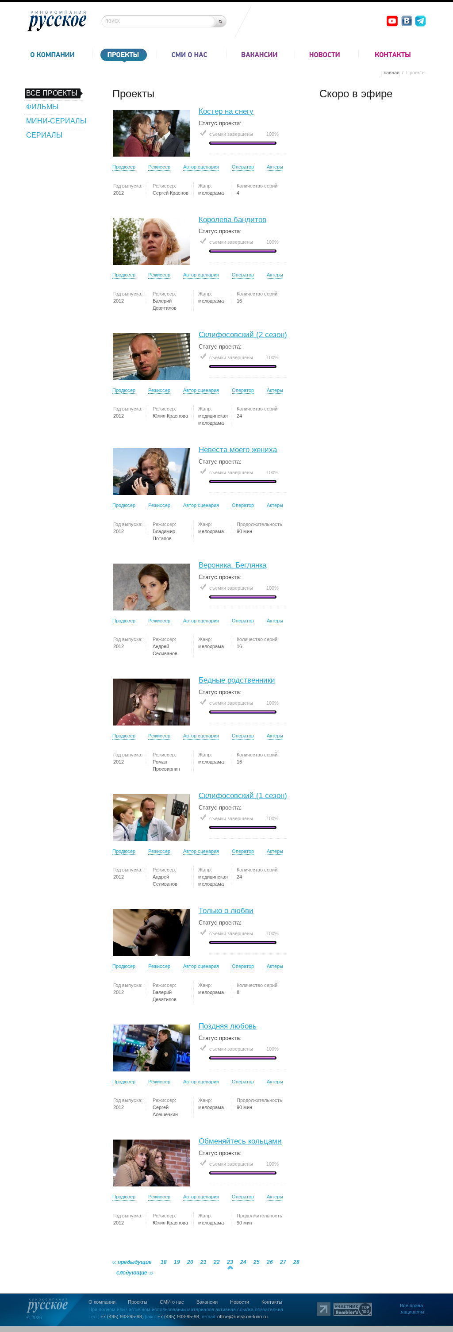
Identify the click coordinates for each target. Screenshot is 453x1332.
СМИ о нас (172, 1302)
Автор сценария (201, 166)
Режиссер (159, 166)
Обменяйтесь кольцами (240, 1141)
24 (243, 1262)
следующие (131, 1273)
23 (230, 1262)
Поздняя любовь (228, 1026)
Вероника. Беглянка (232, 565)
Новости (239, 1302)
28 (296, 1262)
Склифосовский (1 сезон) (243, 795)
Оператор (243, 166)
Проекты (137, 1302)
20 (190, 1262)
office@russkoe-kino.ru (242, 1316)
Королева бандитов (232, 219)
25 (256, 1262)
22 (217, 1262)
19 (177, 1262)
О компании (101, 1302)
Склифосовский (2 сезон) (243, 334)
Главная (390, 72)
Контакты (271, 1302)
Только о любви (226, 910)
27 (283, 1262)
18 (164, 1262)
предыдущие (135, 1262)
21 (203, 1262)
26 (270, 1262)
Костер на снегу (226, 111)
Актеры (275, 166)
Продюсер (123, 166)
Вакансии (207, 1302)
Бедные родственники (237, 680)
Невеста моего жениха (238, 449)
